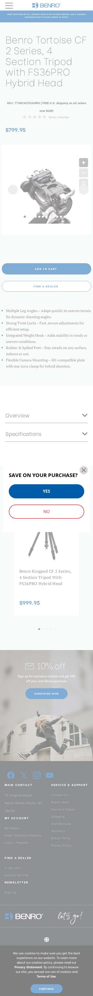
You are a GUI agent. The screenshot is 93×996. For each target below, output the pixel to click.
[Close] (84, 470)
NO (46, 511)
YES (46, 491)
